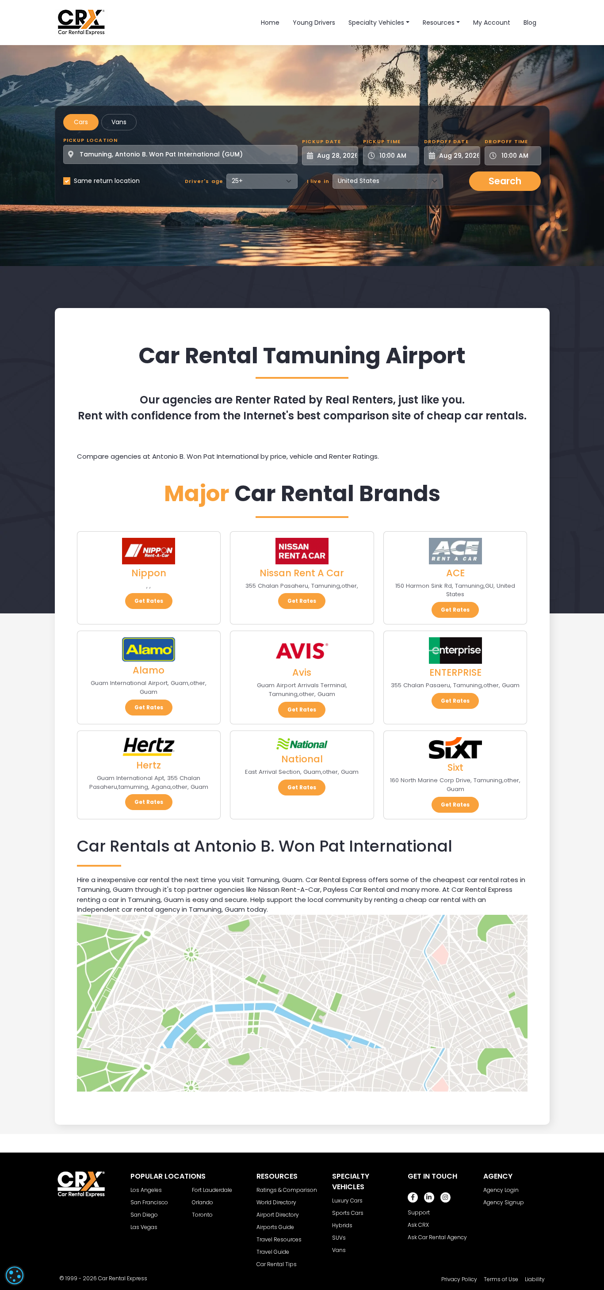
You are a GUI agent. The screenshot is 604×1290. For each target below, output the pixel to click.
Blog (530, 22)
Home (270, 22)
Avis (301, 672)
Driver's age (204, 181)
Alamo (148, 670)
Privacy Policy (459, 1279)
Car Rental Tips (276, 1264)
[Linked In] (429, 1197)
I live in (318, 181)
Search (505, 181)
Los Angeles (146, 1190)
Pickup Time (382, 141)
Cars (81, 122)
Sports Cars (347, 1213)
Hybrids (342, 1225)
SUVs (339, 1237)
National (302, 759)
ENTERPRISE (455, 672)
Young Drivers (314, 22)
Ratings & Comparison (286, 1190)
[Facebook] (413, 1197)
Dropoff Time (506, 141)
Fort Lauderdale (212, 1190)
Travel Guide (272, 1252)
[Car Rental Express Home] (81, 22)
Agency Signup (503, 1202)
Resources (439, 22)
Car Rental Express (122, 1278)
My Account (491, 22)
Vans (118, 122)
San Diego (144, 1214)
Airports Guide (275, 1227)
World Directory (276, 1202)
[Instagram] (445, 1197)
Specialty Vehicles (376, 22)
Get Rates (148, 601)
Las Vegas (143, 1227)
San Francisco (149, 1202)
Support (419, 1212)
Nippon (148, 573)
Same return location (107, 180)
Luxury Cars (347, 1200)
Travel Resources (279, 1239)
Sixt (455, 767)
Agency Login (501, 1190)
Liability (535, 1279)
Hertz (148, 765)
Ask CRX (418, 1225)
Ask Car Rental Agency (437, 1237)
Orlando (202, 1202)
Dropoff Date (446, 141)
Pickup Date (321, 141)
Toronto (202, 1214)
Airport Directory (277, 1214)
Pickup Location (90, 140)
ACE (455, 573)
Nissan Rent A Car (302, 573)
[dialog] (14, 1275)
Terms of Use (501, 1279)
